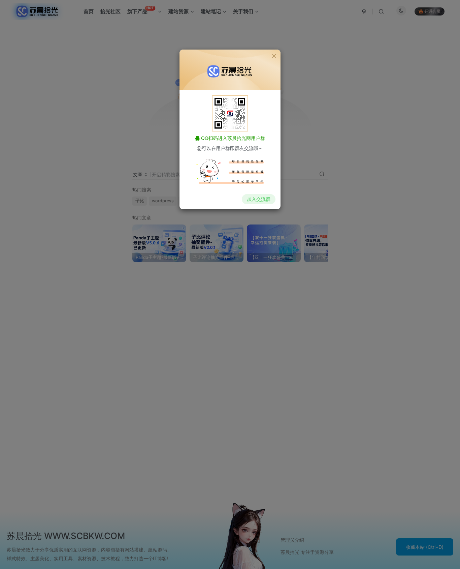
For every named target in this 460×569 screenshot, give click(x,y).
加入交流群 (258, 199)
